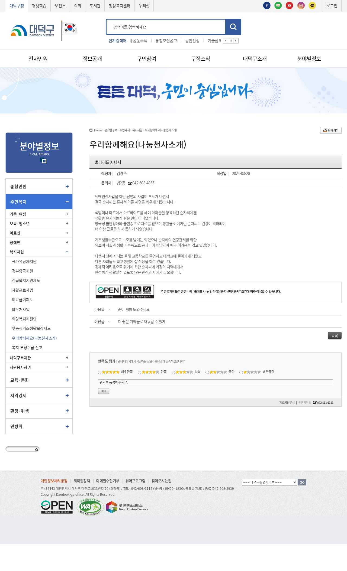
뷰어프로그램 (136, 480)
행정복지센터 (119, 5)
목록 (334, 335)
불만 (231, 371)
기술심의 (194, 40)
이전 (225, 40)
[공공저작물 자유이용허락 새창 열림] (58, 506)
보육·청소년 (20, 223)
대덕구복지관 (20, 357)
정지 (230, 40)
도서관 (94, 5)
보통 (198, 371)
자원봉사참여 (20, 367)
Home (98, 130)
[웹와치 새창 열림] (90, 506)
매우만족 (127, 371)
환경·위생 (19, 410)
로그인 (331, 5)
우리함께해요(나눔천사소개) (34, 338)
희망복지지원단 (24, 318)
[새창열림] (266, 5)
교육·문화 (19, 380)
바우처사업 (21, 309)
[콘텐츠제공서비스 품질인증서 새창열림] (126, 506)
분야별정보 (110, 130)
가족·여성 (18, 214)
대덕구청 (16, 5)
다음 (236, 40)
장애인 (15, 242)
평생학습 (39, 5)
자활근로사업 (22, 290)
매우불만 (268, 371)
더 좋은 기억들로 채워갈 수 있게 (142, 321)
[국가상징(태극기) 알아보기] (69, 30)
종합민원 (18, 186)
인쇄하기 (333, 130)
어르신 (15, 233)
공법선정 (171, 40)
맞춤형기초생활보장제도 (31, 328)
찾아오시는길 (162, 480)
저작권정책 (81, 480)
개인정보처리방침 (54, 480)
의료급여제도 (22, 299)
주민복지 (18, 201)
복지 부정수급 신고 (27, 347)
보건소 (60, 5)
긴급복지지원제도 (26, 280)
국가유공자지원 (24, 261)
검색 (233, 27)
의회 (77, 5)
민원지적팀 (304, 402)
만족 (164, 371)
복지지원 (17, 251)
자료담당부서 (286, 402)
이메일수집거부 (107, 480)
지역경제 (18, 395)
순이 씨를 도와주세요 (134, 309)
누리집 (144, 5)
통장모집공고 (145, 40)
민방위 (16, 426)
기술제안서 (218, 40)
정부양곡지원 (22, 270)
